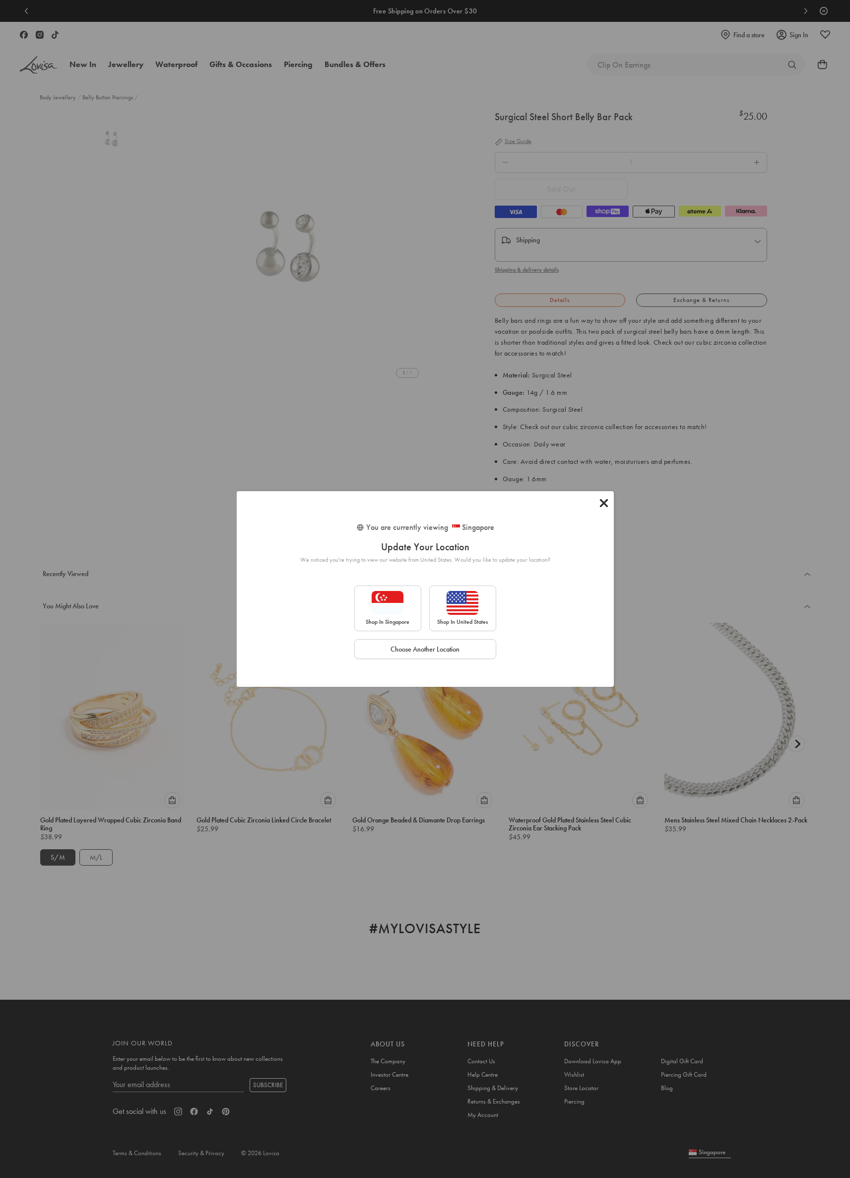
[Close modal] (604, 503)
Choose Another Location (425, 649)
